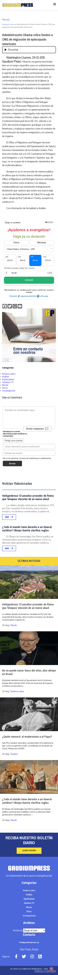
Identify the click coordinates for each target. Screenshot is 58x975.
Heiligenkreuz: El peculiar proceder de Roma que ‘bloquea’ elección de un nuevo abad (28, 497)
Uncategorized (8, 390)
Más (7, 517)
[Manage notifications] (51, 969)
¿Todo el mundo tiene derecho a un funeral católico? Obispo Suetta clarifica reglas (27, 528)
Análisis (5, 376)
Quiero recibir (29, 850)
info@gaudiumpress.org (29, 942)
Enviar (12, 463)
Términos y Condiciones (45, 971)
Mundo (6, 19)
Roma (4, 387)
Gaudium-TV (8, 382)
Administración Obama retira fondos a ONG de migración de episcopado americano (27, 39)
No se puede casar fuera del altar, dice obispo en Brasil (29, 672)
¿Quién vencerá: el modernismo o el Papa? (27, 736)
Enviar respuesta (35, 428)
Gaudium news (8, 24)
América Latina (8, 373)
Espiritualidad (8, 379)
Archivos (17, 930)
